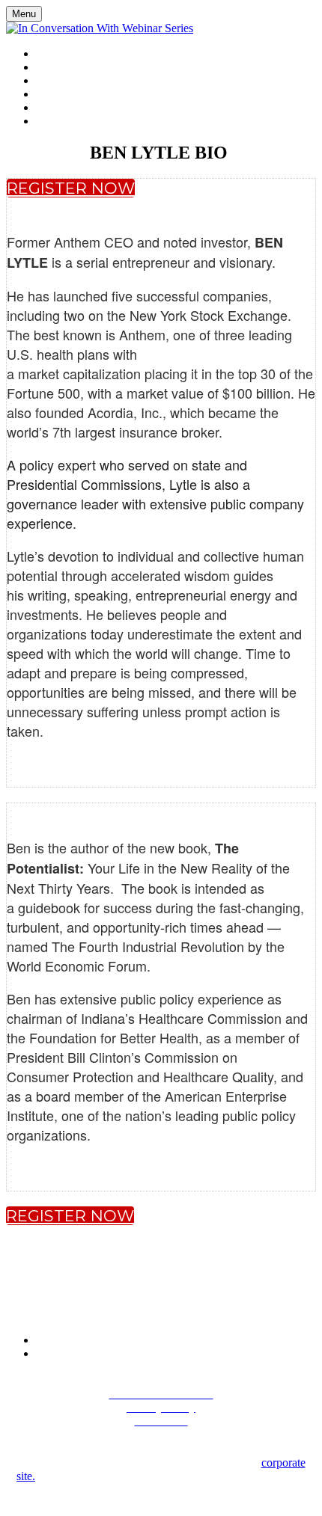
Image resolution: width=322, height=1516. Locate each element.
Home (51, 54)
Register (59, 121)
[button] (71, 188)
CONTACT (60, 108)
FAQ (45, 94)
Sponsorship (71, 81)
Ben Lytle (60, 67)
